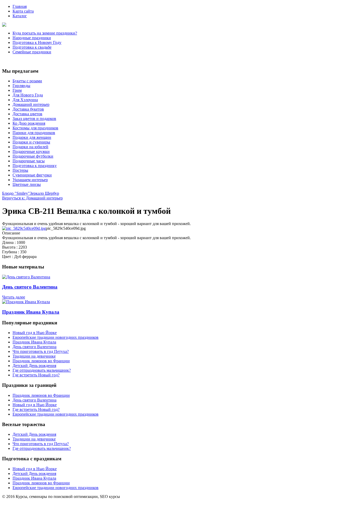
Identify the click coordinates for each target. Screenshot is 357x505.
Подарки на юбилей (30, 147)
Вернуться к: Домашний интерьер (32, 198)
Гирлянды (21, 85)
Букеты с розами (27, 81)
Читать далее (13, 297)
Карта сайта (23, 11)
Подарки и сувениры (31, 142)
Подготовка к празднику (35, 165)
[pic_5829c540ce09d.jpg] (24, 228)
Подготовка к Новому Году (37, 42)
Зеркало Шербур (44, 193)
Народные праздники (32, 38)
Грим (17, 90)
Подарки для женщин (32, 137)
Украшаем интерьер (30, 179)
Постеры (20, 170)
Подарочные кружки (31, 151)
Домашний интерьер (31, 104)
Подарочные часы (29, 161)
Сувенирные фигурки (32, 175)
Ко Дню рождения (29, 123)
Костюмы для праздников (35, 128)
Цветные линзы (27, 184)
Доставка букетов (28, 109)
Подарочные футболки (33, 156)
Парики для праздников (34, 132)
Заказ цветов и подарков (34, 118)
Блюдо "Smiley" (16, 193)
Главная (20, 6)
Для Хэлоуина (25, 99)
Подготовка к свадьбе (32, 47)
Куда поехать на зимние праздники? (45, 33)
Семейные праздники (32, 52)
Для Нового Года (28, 95)
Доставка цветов (27, 114)
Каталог (20, 16)
